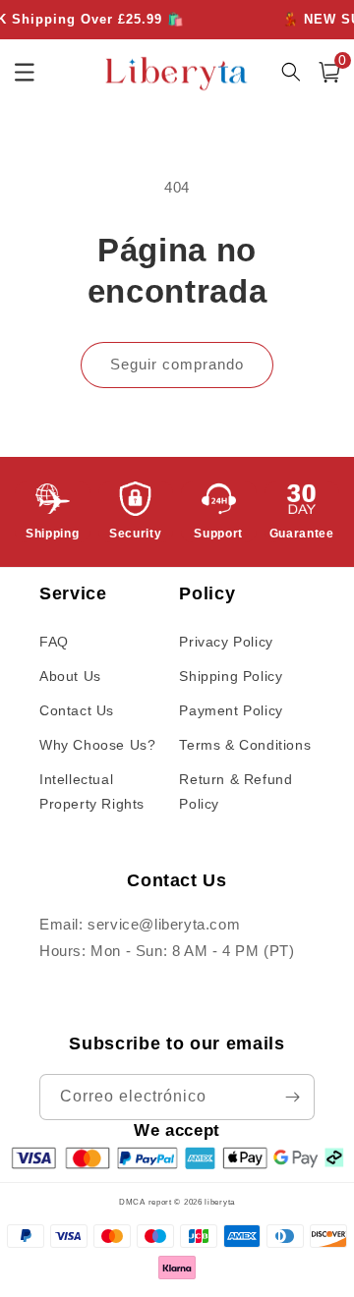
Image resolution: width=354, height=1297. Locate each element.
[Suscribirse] (292, 1097)
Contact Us (76, 710)
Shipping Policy (230, 676)
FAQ (54, 641)
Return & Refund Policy (235, 791)
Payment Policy (230, 710)
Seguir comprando (177, 364)
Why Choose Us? (97, 745)
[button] (329, 72)
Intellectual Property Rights (92, 791)
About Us (70, 676)
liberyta (220, 1202)
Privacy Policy (225, 641)
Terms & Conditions (245, 745)
